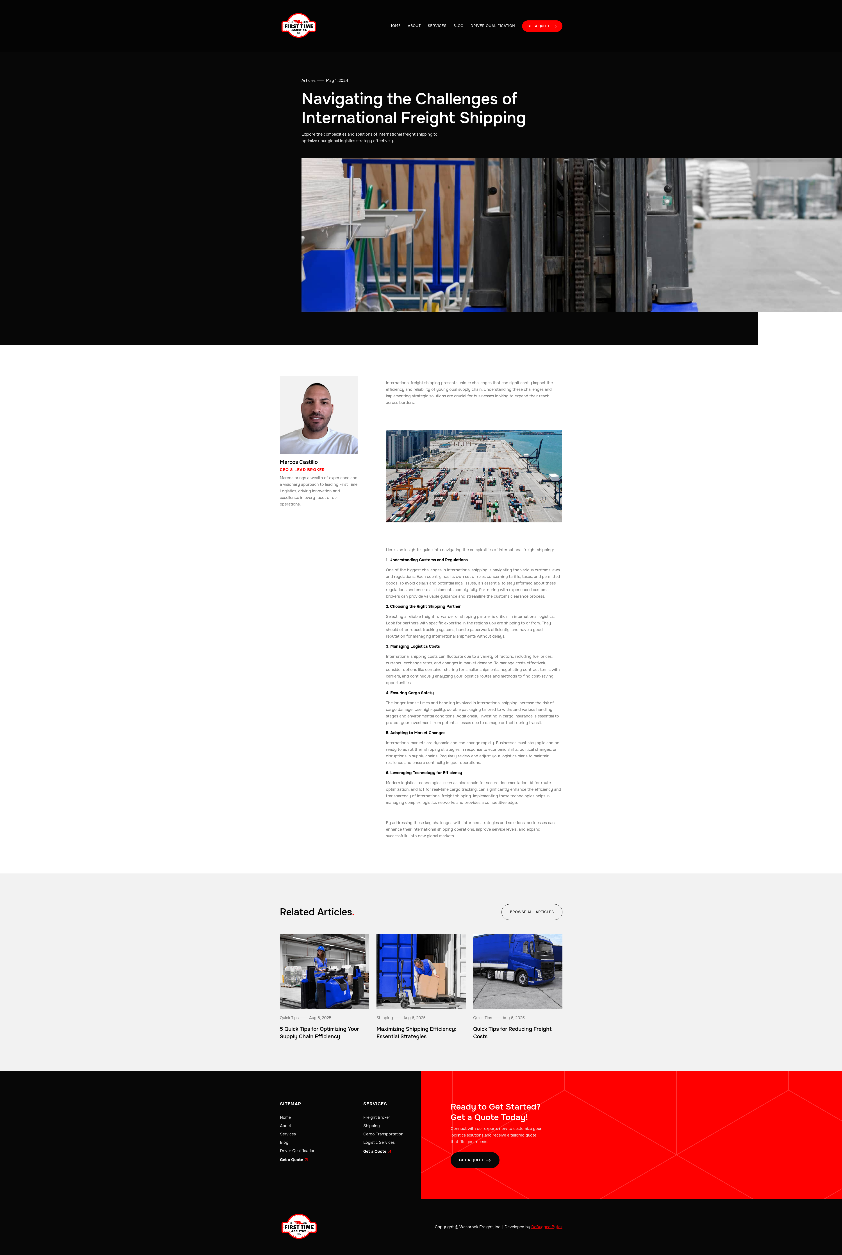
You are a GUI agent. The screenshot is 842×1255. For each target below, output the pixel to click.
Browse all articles (532, 912)
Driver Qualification (493, 26)
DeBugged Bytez (546, 1227)
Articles (308, 80)
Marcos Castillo (299, 462)
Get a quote (542, 26)
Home (395, 26)
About (414, 26)
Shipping (371, 1126)
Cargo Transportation (383, 1134)
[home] (299, 26)
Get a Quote (294, 1159)
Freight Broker (376, 1117)
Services (437, 26)
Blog (458, 26)
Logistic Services (379, 1142)
